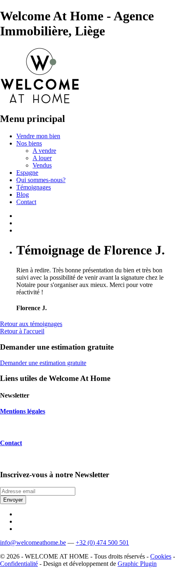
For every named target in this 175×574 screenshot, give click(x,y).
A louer (42, 157)
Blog (22, 194)
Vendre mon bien (38, 136)
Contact (26, 201)
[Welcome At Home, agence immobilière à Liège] (39, 101)
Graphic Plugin (137, 563)
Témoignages (33, 187)
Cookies (160, 556)
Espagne (27, 172)
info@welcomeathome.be (33, 542)
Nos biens (29, 143)
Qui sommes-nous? (41, 179)
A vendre (44, 150)
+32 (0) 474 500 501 (102, 542)
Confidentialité (19, 563)
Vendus (42, 165)
